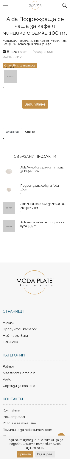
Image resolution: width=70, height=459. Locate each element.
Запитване (35, 104)
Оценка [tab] (30, 131)
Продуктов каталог (20, 329)
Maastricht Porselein (19, 373)
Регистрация (14, 417)
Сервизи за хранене (19, 386)
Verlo (7, 379)
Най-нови (10, 342)
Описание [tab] (12, 131)
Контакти (11, 410)
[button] (64, 5)
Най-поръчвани (15, 335)
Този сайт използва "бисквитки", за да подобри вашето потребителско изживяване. (35, 444)
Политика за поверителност (27, 430)
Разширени (45, 454)
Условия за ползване (19, 423)
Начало (9, 323)
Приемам (24, 454)
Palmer (8, 366)
